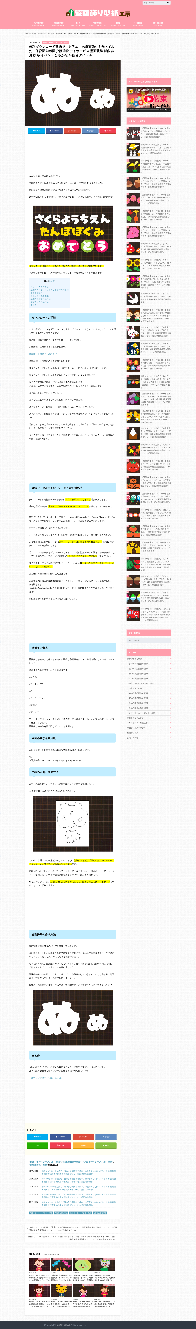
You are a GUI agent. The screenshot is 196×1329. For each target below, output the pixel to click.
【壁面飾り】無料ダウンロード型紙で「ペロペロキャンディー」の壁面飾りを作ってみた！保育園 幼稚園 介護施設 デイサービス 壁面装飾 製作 (156, 497)
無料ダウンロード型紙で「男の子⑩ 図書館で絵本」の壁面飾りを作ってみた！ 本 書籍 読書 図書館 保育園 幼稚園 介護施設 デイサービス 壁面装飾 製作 (79, 1172)
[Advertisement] (53, 153)
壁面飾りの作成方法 (40, 301)
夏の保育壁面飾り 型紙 (138, 668)
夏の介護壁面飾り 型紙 (138, 698)
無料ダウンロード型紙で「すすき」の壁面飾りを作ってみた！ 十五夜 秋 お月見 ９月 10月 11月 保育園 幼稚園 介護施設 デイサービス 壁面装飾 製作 (156, 166)
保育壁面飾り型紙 (38, 23)
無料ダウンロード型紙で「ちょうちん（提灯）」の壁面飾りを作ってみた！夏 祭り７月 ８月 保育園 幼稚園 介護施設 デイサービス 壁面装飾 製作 (155, 382)
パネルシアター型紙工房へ (98, 23)
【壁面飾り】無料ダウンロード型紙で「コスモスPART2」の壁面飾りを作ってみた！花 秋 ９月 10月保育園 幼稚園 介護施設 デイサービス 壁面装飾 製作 (156, 282)
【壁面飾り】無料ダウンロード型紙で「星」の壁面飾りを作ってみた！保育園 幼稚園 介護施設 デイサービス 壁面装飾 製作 (155, 546)
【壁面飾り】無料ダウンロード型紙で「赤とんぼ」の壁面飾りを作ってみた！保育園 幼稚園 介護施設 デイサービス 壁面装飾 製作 (155, 132)
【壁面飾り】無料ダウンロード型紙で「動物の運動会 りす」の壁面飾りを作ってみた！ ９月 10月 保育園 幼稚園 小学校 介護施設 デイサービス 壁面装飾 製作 (156, 416)
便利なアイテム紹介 (78, 23)
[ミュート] (166, 110)
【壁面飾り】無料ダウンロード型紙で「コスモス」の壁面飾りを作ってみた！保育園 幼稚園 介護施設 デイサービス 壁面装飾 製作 (155, 198)
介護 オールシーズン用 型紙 (45, 1161)
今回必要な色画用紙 (40, 295)
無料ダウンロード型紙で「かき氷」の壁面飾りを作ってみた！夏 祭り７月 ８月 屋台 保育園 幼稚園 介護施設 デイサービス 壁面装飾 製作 (156, 596)
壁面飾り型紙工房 (64, 1325)
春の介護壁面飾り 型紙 (138, 693)
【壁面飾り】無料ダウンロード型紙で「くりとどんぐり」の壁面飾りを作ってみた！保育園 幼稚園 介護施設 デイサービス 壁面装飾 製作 (156, 182)
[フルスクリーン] (170, 110)
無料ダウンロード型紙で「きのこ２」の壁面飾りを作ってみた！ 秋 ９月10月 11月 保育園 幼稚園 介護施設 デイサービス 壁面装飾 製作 (156, 247)
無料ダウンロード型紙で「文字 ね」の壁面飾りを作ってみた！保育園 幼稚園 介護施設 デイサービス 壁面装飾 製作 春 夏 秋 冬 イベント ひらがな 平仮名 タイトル (72, 1237)
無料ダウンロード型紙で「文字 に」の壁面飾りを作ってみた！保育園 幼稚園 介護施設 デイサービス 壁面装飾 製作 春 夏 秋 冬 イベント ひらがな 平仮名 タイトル (73, 1228)
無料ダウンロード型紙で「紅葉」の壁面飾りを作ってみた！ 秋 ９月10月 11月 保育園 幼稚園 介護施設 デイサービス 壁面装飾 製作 (156, 448)
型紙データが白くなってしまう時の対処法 (50, 289)
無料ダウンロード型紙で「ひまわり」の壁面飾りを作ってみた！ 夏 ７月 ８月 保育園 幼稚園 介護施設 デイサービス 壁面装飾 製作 (156, 264)
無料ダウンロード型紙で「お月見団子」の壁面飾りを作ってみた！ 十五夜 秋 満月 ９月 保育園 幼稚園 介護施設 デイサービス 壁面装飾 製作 (156, 432)
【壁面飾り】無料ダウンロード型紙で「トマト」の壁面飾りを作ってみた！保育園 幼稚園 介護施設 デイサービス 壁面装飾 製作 (155, 465)
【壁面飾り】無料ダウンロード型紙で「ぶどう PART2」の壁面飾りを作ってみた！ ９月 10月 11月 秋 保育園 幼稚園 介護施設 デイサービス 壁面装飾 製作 (156, 399)
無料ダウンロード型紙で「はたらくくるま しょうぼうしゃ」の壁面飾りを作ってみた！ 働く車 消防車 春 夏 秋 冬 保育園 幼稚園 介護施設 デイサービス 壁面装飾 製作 (156, 614)
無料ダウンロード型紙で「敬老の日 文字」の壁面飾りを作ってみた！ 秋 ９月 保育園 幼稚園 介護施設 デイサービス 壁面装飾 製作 (156, 514)
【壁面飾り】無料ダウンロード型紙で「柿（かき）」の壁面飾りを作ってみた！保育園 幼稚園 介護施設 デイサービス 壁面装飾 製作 (155, 530)
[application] (149, 99)
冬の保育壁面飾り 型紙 (138, 678)
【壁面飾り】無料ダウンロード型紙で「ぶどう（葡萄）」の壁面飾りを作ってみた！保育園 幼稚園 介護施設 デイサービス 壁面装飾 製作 (156, 231)
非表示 (52, 281)
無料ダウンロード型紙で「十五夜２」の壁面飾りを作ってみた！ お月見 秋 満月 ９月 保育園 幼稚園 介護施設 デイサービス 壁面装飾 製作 (156, 347)
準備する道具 (37, 292)
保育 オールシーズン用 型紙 (98, 1161)
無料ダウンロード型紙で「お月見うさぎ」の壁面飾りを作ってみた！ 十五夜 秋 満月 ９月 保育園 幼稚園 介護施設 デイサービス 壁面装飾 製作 (156, 331)
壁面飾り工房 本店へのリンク (43, 354)
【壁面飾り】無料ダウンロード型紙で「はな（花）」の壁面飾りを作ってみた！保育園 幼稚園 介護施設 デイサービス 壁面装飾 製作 (155, 364)
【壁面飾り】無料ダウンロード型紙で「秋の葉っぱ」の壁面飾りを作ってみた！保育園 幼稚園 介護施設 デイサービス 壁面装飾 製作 (155, 215)
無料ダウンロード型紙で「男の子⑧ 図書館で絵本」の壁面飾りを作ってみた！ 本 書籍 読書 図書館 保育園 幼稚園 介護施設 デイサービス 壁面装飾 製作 (79, 1203)
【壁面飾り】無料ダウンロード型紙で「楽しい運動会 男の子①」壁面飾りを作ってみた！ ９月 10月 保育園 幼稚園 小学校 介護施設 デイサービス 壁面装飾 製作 (156, 315)
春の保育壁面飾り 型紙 (138, 664)
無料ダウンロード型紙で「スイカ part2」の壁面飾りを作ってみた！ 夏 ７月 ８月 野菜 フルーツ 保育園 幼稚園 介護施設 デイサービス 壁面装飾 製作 (156, 564)
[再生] (128, 110)
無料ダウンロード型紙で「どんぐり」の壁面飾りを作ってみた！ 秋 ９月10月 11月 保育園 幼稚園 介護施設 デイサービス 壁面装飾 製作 (156, 580)
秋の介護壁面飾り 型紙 (138, 703)
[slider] (147, 109)
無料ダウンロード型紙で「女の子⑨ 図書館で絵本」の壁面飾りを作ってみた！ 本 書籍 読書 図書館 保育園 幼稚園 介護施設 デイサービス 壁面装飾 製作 (79, 1195)
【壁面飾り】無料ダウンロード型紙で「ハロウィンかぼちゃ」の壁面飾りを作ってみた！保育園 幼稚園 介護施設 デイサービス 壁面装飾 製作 (156, 481)
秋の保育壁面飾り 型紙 (138, 673)
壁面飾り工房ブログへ (118, 23)
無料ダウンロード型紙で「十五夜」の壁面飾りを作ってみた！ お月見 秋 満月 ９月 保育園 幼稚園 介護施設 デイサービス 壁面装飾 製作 (156, 148)
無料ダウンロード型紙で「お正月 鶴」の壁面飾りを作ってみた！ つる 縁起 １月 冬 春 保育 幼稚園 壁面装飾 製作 (156, 297)
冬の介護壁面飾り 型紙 (138, 708)
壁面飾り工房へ (138, 23)
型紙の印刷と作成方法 (41, 298)
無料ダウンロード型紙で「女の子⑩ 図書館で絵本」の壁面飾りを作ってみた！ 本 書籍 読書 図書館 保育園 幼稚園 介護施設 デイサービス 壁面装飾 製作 (79, 1180)
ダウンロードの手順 (40, 286)
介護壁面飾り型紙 (58, 23)
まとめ (34, 304)
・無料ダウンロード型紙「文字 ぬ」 (46, 1077)
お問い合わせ (158, 23)
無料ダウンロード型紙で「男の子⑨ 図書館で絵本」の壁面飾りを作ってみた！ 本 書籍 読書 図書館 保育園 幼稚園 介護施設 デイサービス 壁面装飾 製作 (79, 1188)
